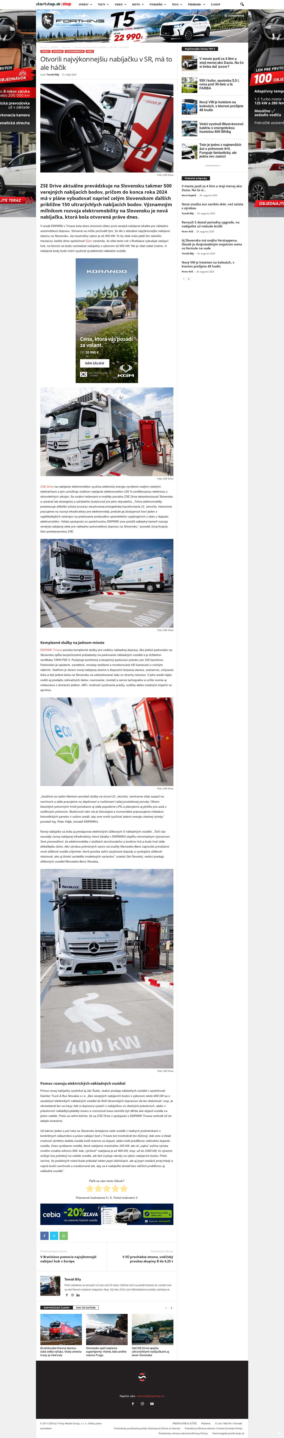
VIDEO (119, 4)
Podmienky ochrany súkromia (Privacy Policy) (183, 1433)
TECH (175, 4)
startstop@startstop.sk (150, 1396)
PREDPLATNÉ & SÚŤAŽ (184, 1423)
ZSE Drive (47, 486)
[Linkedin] (78, 1295)
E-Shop (215, 4)
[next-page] (171, 1308)
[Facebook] (44, 1236)
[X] (54, 1236)
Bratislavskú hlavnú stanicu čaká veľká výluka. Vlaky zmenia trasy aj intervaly (60, 1351)
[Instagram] (73, 1295)
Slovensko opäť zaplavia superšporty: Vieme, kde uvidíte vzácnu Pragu (106, 1351)
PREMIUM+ (194, 4)
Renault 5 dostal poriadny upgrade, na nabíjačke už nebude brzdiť (211, 224)
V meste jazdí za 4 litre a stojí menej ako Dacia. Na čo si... (212, 188)
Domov (43, 47)
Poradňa (156, 4)
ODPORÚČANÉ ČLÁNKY (57, 1307)
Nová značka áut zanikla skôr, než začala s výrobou (212, 206)
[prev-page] (166, 1308)
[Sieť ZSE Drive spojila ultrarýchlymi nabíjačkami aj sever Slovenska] (152, 1329)
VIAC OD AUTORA (86, 1307)
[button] (242, 4)
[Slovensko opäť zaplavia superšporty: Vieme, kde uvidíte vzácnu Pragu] (107, 1329)
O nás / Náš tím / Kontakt (228, 1423)
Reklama (205, 1423)
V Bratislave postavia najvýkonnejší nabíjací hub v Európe (68, 1259)
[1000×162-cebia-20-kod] (106, 1214)
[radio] (90, 1189)
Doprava (66, 47)
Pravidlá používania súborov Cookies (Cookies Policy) (213, 1428)
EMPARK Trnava (51, 650)
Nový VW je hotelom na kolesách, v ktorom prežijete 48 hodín (208, 264)
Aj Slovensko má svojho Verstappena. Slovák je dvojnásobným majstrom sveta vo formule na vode (212, 244)
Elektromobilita (74, 51)
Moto (136, 4)
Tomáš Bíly (53, 74)
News (90, 51)
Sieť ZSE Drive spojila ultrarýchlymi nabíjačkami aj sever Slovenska (150, 1351)
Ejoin (89, 241)
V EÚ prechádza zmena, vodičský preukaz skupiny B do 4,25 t (147, 1259)
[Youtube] (151, 1404)
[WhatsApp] (63, 1236)
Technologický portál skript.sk (228, 1433)
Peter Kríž (187, 231)
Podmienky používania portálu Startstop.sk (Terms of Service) (147, 1428)
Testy (101, 4)
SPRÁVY (83, 4)
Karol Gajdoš (189, 195)
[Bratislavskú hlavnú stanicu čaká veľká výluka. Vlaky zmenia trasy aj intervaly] (61, 1329)
